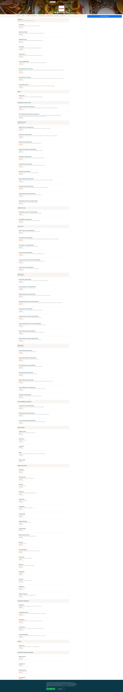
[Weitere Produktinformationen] (25, 54)
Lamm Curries (57, 15)
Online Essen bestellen (104, 16)
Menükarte (52, 1)
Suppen (23, 15)
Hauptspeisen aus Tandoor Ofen (31, 15)
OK (50, 688)
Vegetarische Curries (41, 15)
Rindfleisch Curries (50, 15)
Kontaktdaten (66, 1)
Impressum (72, 1)
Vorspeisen (18, 15)
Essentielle (60, 688)
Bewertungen (59, 1)
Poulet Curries (63, 15)
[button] (68, 15)
